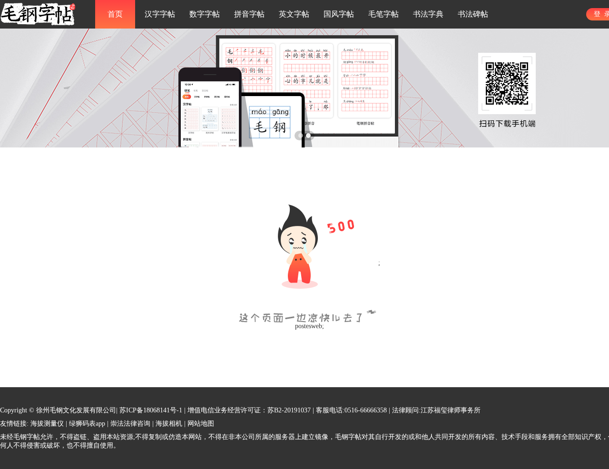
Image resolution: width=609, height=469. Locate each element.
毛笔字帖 (383, 14)
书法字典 (428, 14)
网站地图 (200, 423)
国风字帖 (339, 14)
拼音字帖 (249, 14)
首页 (115, 14)
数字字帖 (204, 14)
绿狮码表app (87, 423)
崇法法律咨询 (130, 423)
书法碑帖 (473, 14)
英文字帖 (294, 14)
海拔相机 (169, 423)
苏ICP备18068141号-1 (150, 410)
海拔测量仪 (47, 423)
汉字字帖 (160, 14)
